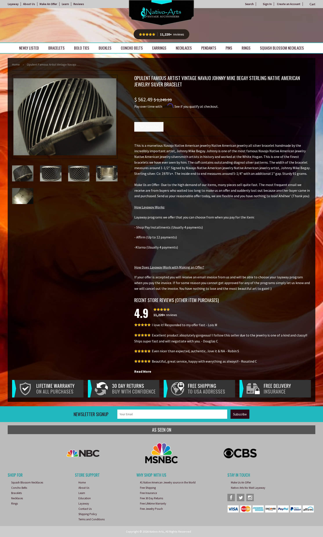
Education (84, 498)
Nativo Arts (156, 531)
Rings (246, 48)
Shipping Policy (87, 514)
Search (249, 4)
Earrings (159, 48)
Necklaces (184, 48)
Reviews (78, 4)
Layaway (13, 4)
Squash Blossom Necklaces (282, 48)
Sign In (267, 4)
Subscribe (240, 414)
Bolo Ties (81, 48)
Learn (65, 4)
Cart (312, 4)
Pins (229, 48)
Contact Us (85, 509)
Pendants (208, 48)
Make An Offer (48, 4)
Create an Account (288, 4)
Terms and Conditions (91, 519)
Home (16, 64)
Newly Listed (29, 48)
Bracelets (56, 48)
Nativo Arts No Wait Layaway (248, 488)
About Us (29, 4)
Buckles (105, 48)
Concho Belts (132, 48)
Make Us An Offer (241, 482)
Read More (142, 371)
